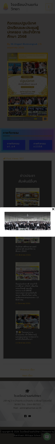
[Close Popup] (53, 209)
